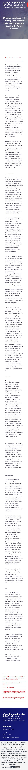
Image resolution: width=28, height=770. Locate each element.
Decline (18, 767)
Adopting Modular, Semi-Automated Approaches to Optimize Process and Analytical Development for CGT (14, 692)
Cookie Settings (6, 767)
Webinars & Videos (7, 734)
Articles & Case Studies (8, 729)
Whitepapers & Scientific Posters (11, 737)
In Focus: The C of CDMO (8, 687)
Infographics (6, 732)
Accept (13, 767)
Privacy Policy (12, 764)
